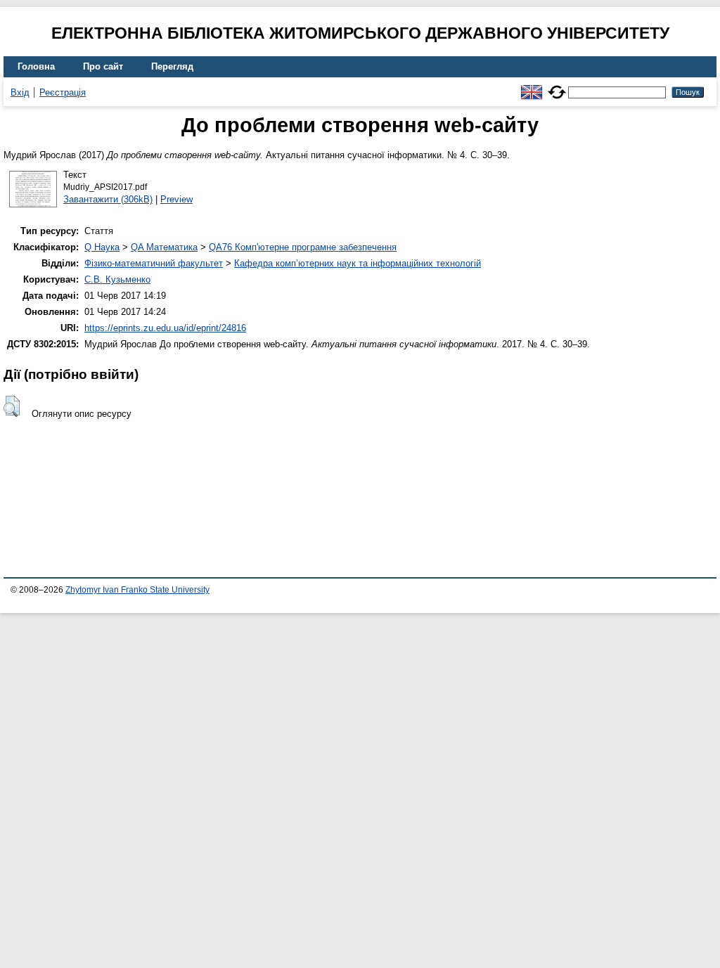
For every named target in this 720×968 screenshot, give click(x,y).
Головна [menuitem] (36, 66)
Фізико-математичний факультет (153, 263)
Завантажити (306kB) (108, 199)
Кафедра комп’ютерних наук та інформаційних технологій (357, 263)
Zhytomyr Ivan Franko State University (137, 590)
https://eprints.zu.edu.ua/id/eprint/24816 (165, 328)
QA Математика (164, 247)
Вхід (20, 92)
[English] (531, 86)
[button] (12, 406)
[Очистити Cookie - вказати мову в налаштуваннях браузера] (557, 86)
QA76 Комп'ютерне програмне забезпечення (303, 247)
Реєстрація (62, 92)
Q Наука (102, 247)
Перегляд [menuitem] (172, 66)
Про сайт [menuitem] (103, 66)
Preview (176, 199)
